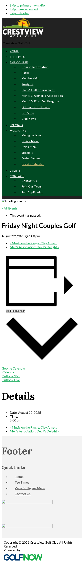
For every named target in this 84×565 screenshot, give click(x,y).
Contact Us (23, 494)
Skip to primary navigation (28, 5)
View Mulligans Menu (30, 488)
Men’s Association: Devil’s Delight (34, 247)
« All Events (10, 208)
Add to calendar (15, 310)
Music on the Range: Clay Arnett (33, 243)
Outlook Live (11, 380)
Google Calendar (13, 368)
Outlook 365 (11, 376)
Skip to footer (19, 13)
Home (19, 476)
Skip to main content (24, 9)
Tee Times (22, 482)
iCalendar (8, 372)
